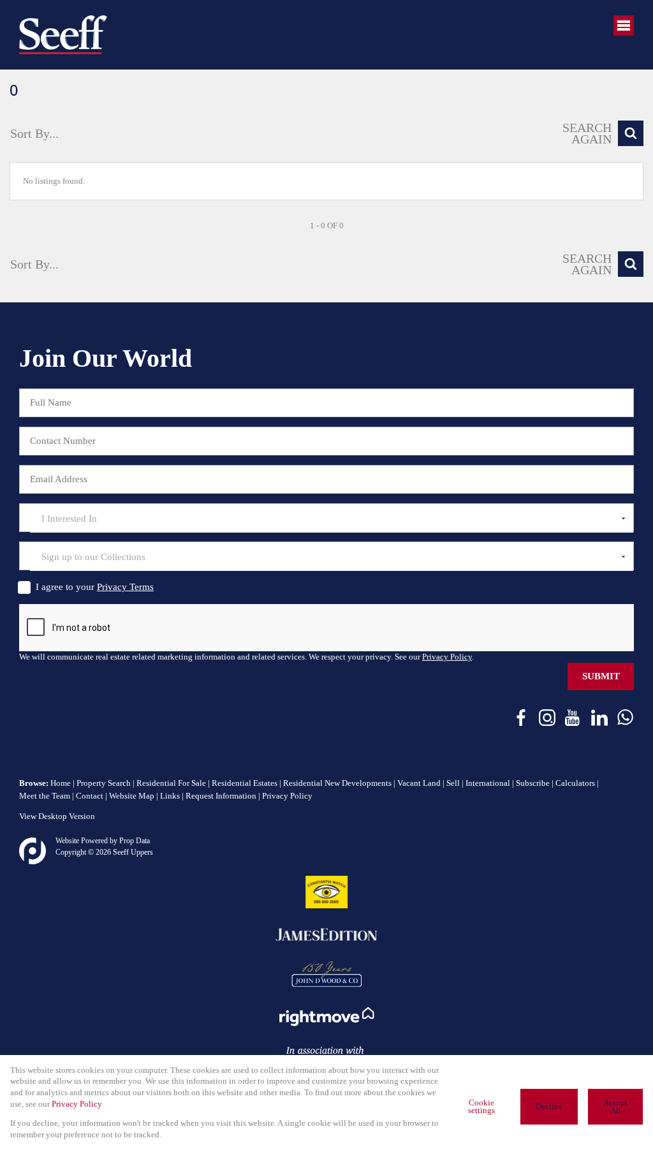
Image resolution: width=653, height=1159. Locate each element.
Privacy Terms (125, 587)
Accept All (615, 1107)
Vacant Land (419, 783)
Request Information (221, 796)
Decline (549, 1106)
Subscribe (533, 783)
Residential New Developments (337, 783)
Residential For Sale (171, 783)
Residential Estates (244, 783)
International (488, 783)
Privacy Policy (447, 656)
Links (170, 796)
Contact (89, 796)
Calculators (575, 783)
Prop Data (134, 840)
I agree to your (95, 587)
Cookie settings (481, 1107)
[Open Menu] (623, 25)
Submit (601, 676)
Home (60, 783)
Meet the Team (44, 796)
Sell (453, 783)
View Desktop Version (57, 816)
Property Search (104, 783)
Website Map (131, 796)
